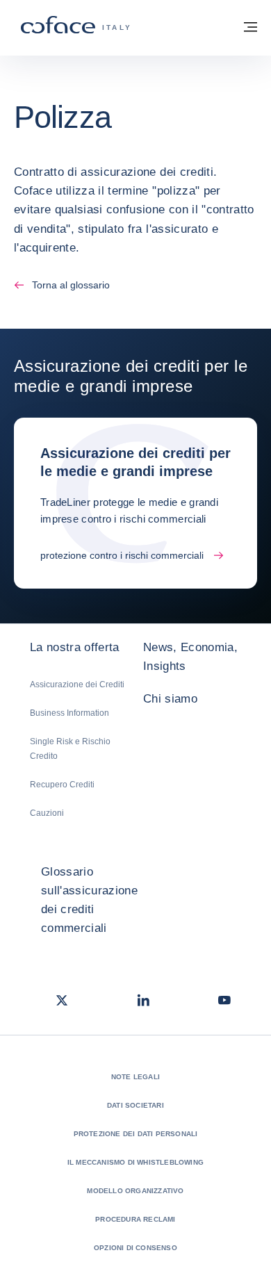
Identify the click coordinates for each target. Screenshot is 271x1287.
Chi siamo (170, 698)
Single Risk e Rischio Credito (70, 749)
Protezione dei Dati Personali (136, 1134)
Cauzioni (47, 813)
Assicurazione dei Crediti (77, 684)
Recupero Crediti (62, 784)
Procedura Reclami (135, 1219)
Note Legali (135, 1077)
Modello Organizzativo (135, 1191)
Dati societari (135, 1105)
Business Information (69, 713)
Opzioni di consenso (135, 1248)
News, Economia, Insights (190, 657)
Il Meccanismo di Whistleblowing (135, 1162)
